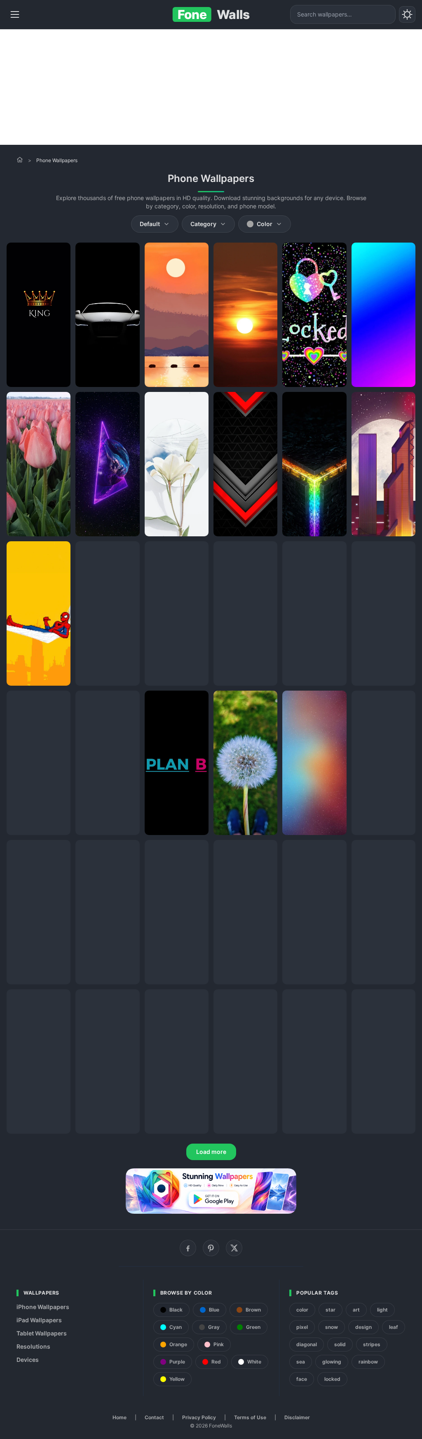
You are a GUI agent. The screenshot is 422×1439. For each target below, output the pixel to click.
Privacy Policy (199, 1417)
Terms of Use (250, 1417)
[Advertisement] (211, 87)
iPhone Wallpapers (42, 1306)
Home (120, 1417)
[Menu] (15, 14)
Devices (27, 1359)
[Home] (19, 159)
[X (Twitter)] (234, 1248)
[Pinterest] (211, 1248)
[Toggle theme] (407, 14)
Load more (211, 1151)
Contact (154, 1417)
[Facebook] (188, 1248)
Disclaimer (297, 1417)
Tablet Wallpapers (41, 1333)
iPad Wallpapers (39, 1319)
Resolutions (33, 1346)
